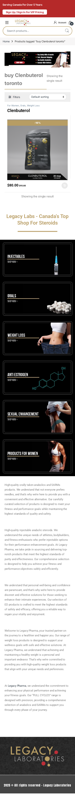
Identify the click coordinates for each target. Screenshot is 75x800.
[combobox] (32, 31)
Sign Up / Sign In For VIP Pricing (25, 12)
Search (67, 31)
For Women (13, 105)
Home (6, 41)
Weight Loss (33, 105)
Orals (23, 105)
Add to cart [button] (65, 185)
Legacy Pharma (17, 685)
